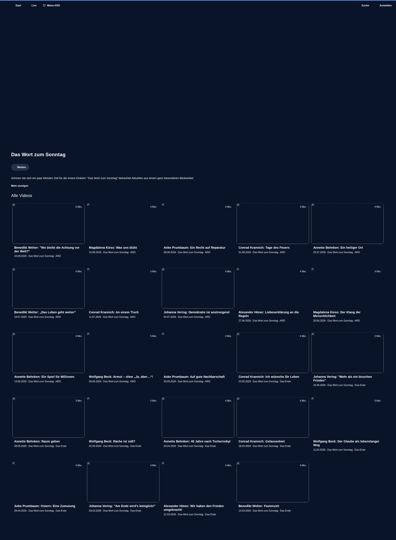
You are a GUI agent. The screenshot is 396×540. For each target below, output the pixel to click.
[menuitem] (4, 5)
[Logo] (361, 166)
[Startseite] (198, 5)
